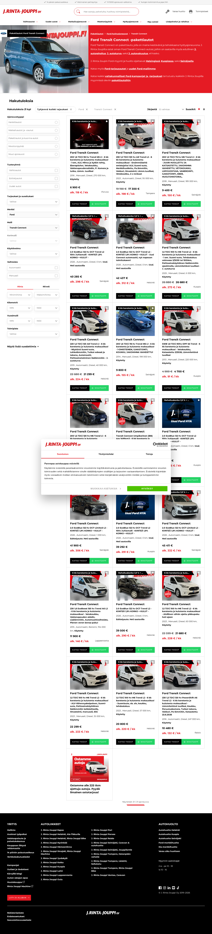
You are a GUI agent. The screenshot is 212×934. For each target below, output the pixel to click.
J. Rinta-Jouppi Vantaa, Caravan (108, 875)
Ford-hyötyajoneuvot (117, 34)
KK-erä (46, 286)
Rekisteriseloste (15, 913)
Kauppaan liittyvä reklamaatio (16, 847)
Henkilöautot (15, 122)
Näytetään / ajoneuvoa (135, 802)
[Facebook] (160, 887)
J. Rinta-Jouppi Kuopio (53, 866)
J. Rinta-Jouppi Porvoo (103, 834)
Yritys (12, 824)
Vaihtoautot (15, 170)
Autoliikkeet (51, 824)
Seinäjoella (187, 61)
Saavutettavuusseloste (19, 920)
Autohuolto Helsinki (169, 830)
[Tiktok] (178, 887)
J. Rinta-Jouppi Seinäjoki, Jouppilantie (111, 850)
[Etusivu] (22, 11)
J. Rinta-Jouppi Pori (101, 830)
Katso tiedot (79, 204)
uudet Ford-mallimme (142, 68)
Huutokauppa (15, 882)
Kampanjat (13, 865)
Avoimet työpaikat (17, 834)
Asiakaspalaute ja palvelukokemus (16, 840)
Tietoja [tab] (149, 454)
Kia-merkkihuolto (168, 847)
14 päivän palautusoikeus (20, 852)
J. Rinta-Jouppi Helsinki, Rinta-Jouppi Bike (63, 838)
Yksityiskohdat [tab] (106, 454)
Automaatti (15, 267)
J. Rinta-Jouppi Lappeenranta (56, 875)
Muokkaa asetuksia (104, 488)
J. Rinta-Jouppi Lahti (52, 871)
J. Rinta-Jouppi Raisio (102, 838)
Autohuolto (168, 824)
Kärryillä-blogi (14, 873)
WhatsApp (100, 204)
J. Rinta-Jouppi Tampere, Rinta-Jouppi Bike (111, 869)
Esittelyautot (15, 178)
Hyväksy (147, 488)
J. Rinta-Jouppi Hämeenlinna (56, 847)
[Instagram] (164, 887)
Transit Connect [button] (107, 109)
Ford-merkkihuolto (169, 842)
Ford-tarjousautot (115, 68)
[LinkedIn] (169, 887)
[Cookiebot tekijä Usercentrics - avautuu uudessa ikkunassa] (155, 444)
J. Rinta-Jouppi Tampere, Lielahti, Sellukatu (109, 862)
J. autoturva (114, 53)
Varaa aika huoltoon (169, 851)
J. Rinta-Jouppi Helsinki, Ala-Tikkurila (60, 834)
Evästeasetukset (16, 916)
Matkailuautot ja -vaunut (21, 130)
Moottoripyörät (16, 146)
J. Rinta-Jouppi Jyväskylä (54, 858)
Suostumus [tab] (63, 454)
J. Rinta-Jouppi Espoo (52, 830)
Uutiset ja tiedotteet (18, 869)
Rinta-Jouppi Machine (19, 886)
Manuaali (13, 275)
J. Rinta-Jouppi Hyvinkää (54, 842)
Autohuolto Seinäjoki (170, 838)
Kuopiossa (167, 61)
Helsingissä (153, 61)
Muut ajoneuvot (17, 154)
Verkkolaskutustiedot (18, 857)
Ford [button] (85, 109)
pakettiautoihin (121, 80)
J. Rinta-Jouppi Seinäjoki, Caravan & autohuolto (110, 844)
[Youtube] (173, 887)
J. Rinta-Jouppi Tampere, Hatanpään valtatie (111, 855)
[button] (23, 346)
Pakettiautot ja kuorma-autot (23, 138)
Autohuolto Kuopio (169, 834)
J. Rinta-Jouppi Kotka (52, 862)
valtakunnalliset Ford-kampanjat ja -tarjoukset (133, 76)
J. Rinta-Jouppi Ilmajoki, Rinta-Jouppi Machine (61, 852)
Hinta (20, 286)
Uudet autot (15, 186)
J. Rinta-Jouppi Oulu (52, 879)
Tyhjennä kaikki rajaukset (56, 109)
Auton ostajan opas (17, 878)
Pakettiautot (97, 34)
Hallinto (11, 830)
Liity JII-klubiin (17, 898)
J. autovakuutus (138, 53)
